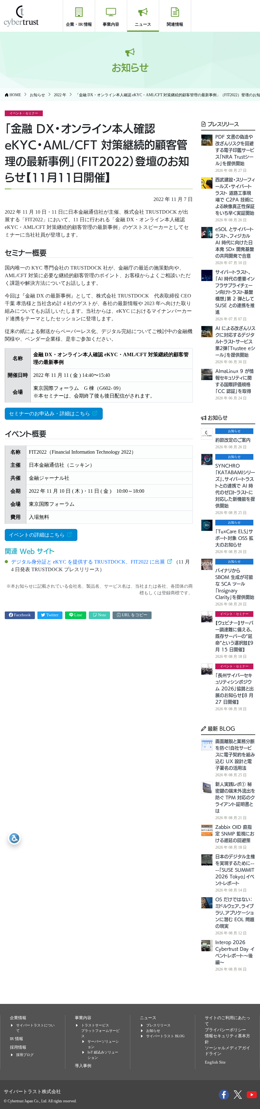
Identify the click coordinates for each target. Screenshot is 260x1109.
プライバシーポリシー (225, 1030)
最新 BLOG (220, 728)
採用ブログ (25, 1055)
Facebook (22, 615)
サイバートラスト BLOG (165, 1036)
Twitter (51, 615)
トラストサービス (95, 1025)
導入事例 (83, 1066)
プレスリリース (222, 123)
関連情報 (175, 24)
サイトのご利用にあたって (227, 1021)
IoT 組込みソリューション (103, 1054)
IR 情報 (16, 1039)
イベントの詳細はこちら (37, 535)
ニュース (143, 24)
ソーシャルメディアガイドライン (227, 1051)
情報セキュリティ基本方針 (227, 1039)
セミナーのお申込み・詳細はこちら (50, 413)
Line (77, 615)
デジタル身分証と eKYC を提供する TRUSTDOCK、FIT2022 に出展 (88, 562)
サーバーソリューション (103, 1044)
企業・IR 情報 (79, 24)
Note (101, 615)
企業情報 (18, 1018)
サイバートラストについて (35, 1027)
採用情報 (18, 1047)
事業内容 (111, 24)
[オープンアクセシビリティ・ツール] (14, 838)
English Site (215, 1062)
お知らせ (217, 417)
